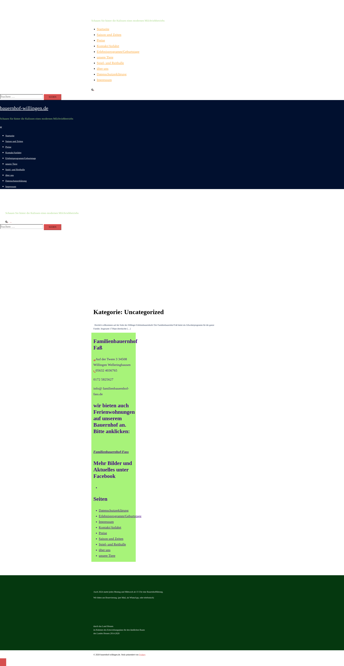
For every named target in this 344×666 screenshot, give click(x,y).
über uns (102, 68)
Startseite (103, 29)
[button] (93, 89)
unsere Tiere (105, 57)
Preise (101, 40)
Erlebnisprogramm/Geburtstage (118, 51)
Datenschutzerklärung (112, 74)
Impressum (104, 80)
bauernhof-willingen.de (115, 10)
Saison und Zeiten (109, 34)
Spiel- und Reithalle (110, 63)
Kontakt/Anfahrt (108, 46)
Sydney (142, 654)
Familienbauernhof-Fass (111, 452)
